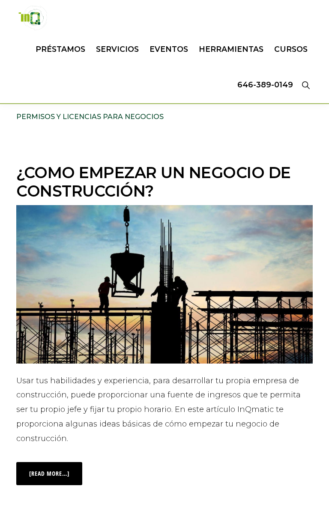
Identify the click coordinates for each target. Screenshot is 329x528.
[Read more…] (55, 469)
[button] (305, 85)
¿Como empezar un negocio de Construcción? (153, 181)
